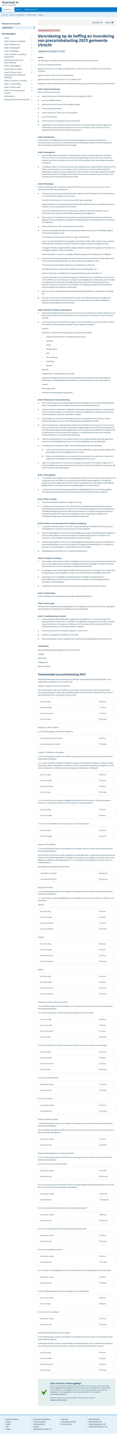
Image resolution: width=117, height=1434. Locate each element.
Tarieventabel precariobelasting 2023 (17, 100)
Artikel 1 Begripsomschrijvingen (15, 41)
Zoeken (18, 9)
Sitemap (36, 1427)
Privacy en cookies (39, 1422)
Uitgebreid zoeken (31, 15)
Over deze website (12, 1419)
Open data (64, 1419)
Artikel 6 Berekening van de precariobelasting (13, 61)
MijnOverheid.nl (94, 1419)
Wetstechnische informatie (11, 24)
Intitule (6, 38)
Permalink (95, 22)
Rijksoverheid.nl (94, 1422)
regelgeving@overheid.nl (58, 1400)
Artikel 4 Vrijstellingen (11, 51)
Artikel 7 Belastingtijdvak (12, 66)
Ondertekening (9, 96)
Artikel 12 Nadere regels (12, 87)
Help (7, 1427)
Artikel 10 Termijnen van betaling (15, 81)
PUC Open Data (66, 1424)
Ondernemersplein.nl (96, 1424)
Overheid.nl (7, 10)
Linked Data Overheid (68, 1422)
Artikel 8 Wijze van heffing (13, 69)
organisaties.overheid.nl (58, 1394)
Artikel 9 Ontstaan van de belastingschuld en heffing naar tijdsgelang (15, 74)
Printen (107, 22)
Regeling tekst (8, 28)
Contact (8, 1422)
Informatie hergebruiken (41, 1419)
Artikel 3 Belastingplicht (12, 48)
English (8, 1424)
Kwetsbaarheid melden (41, 1429)
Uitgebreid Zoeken (30, 9)
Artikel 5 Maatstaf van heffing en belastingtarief (15, 55)
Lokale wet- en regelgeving (16, 15)
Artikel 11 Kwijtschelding (12, 84)
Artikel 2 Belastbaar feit (12, 45)
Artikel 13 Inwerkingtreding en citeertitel (14, 91)
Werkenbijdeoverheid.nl (97, 1427)
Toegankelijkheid (39, 1424)
